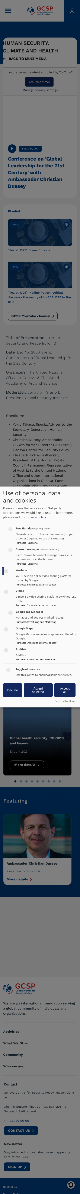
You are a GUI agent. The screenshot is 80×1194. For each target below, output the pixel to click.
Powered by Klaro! (65, 701)
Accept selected (38, 690)
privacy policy (36, 517)
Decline (12, 690)
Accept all (65, 690)
